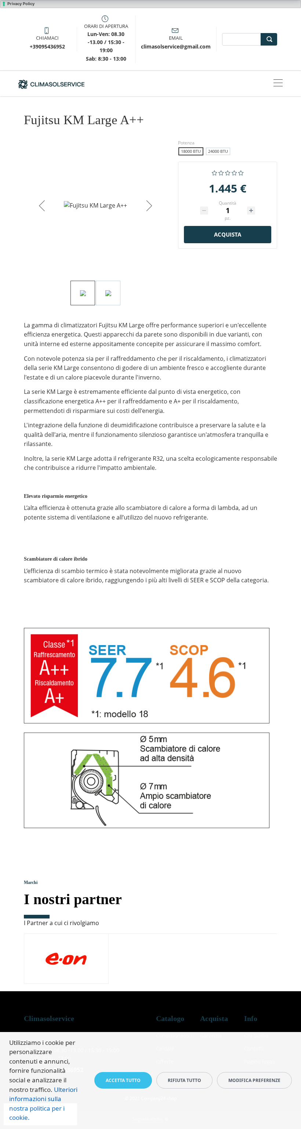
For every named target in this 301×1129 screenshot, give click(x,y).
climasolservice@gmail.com (176, 46)
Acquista (227, 234)
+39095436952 (47, 46)
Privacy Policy (21, 3)
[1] (214, 172)
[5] (241, 172)
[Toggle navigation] (278, 83)
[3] (228, 172)
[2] (221, 172)
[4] (234, 172)
